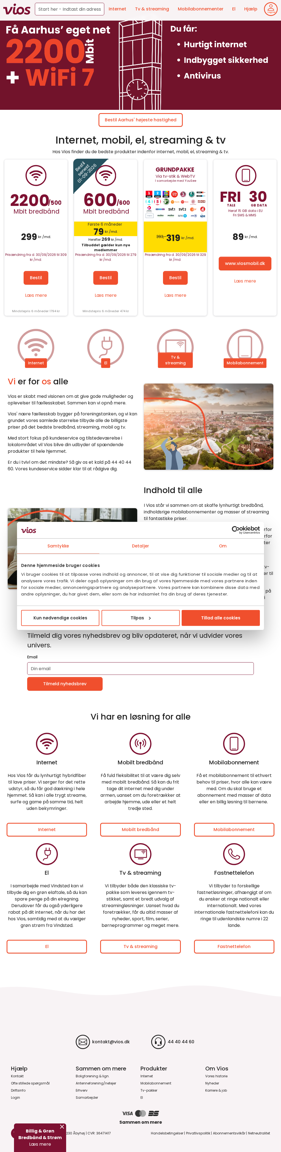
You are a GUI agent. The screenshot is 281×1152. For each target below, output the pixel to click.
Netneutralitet (259, 1133)
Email (32, 657)
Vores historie (216, 1076)
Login (15, 1097)
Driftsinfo (18, 1090)
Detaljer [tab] (140, 546)
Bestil (36, 278)
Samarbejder (87, 1097)
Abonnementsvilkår (229, 1133)
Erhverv (82, 1090)
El (233, 9)
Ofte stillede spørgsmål (30, 1083)
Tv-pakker (148, 1090)
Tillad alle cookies (220, 617)
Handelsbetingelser (167, 1133)
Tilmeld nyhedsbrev (64, 684)
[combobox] (69, 9)
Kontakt (17, 1076)
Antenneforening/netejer (96, 1083)
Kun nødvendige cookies (60, 617)
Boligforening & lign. (92, 1076)
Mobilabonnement (245, 363)
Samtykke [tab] (58, 546)
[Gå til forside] (16, 9)
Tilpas (137, 617)
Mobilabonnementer (200, 9)
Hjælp (250, 9)
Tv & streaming (152, 9)
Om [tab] (223, 546)
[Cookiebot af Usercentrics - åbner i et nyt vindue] (236, 530)
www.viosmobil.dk (245, 263)
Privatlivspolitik (198, 1133)
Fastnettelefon (234, 946)
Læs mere (36, 295)
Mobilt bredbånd (140, 829)
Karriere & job (216, 1090)
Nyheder (212, 1083)
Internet (117, 9)
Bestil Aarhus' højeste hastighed (140, 120)
